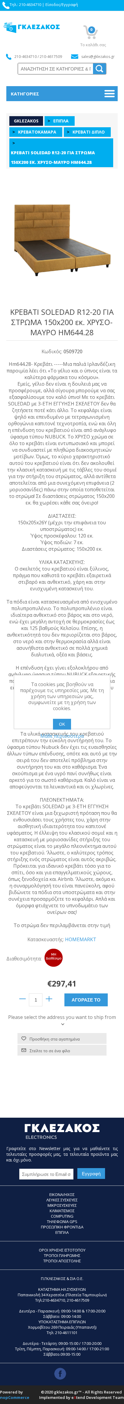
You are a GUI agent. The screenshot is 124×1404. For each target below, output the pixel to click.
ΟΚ (62, 724)
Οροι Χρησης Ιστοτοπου (62, 1250)
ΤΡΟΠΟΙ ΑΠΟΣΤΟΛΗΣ (62, 1261)
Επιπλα (62, 1232)
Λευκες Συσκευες (62, 1200)
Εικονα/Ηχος (62, 1194)
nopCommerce (14, 1397)
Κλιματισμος (62, 1210)
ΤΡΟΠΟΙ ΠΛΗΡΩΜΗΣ (62, 1255)
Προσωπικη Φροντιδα (62, 1227)
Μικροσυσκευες (62, 1205)
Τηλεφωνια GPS (62, 1221)
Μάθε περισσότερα (62, 736)
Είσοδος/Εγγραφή (61, 4)
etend (78, 1397)
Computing (62, 1216)
